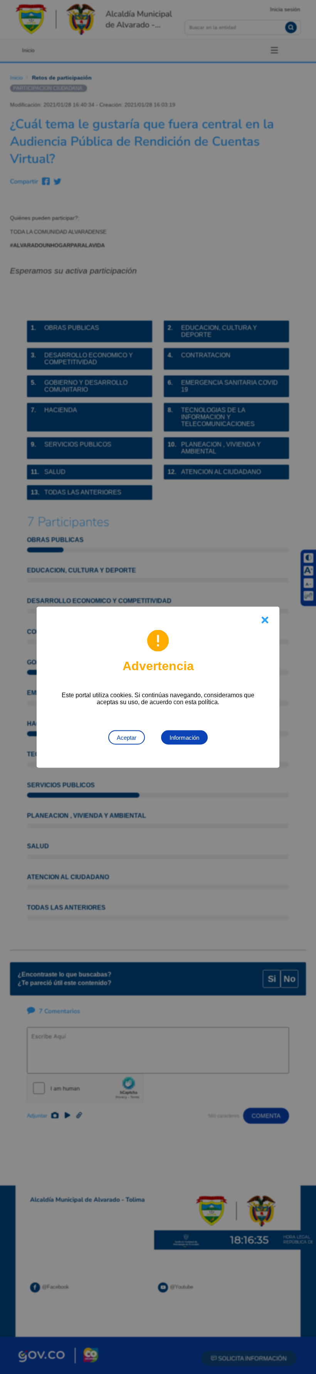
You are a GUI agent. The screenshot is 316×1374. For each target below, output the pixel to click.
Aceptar (126, 737)
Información (184, 737)
